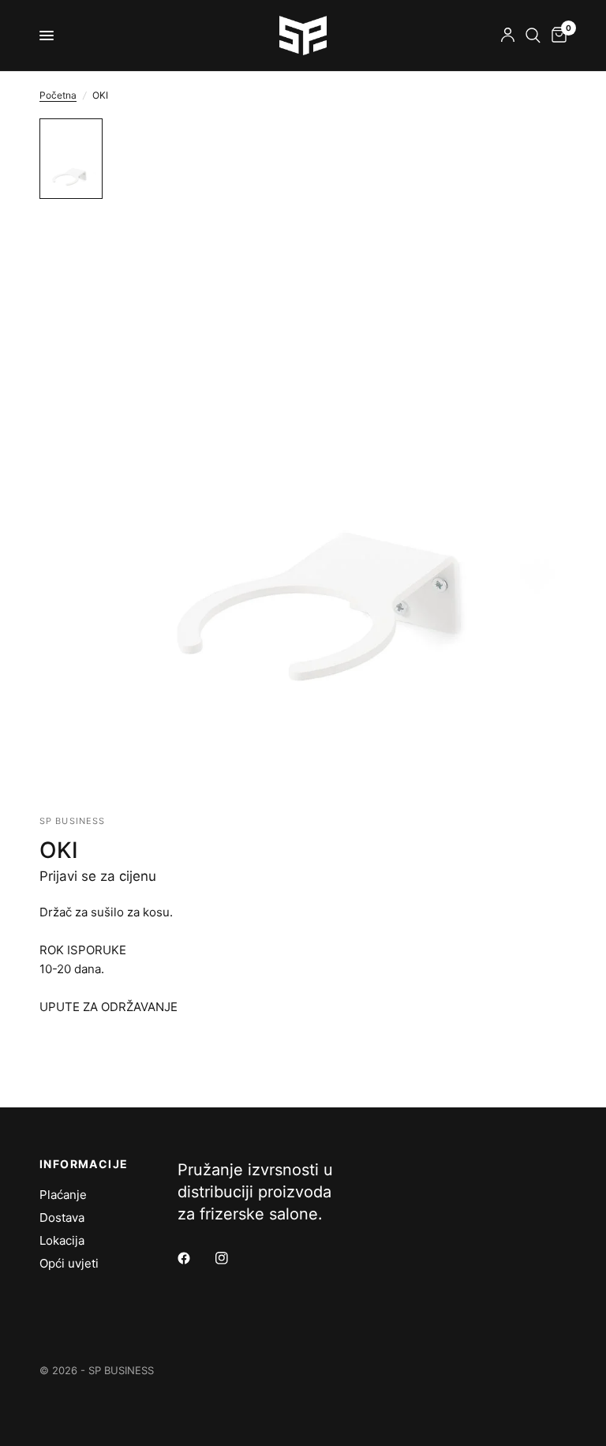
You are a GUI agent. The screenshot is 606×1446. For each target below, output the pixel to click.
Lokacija (61, 1240)
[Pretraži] (533, 35)
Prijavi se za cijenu (97, 876)
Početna (58, 95)
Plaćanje (63, 1194)
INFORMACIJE (83, 1164)
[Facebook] (195, 1258)
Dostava (61, 1217)
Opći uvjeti (69, 1263)
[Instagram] (232, 1258)
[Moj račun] (508, 35)
